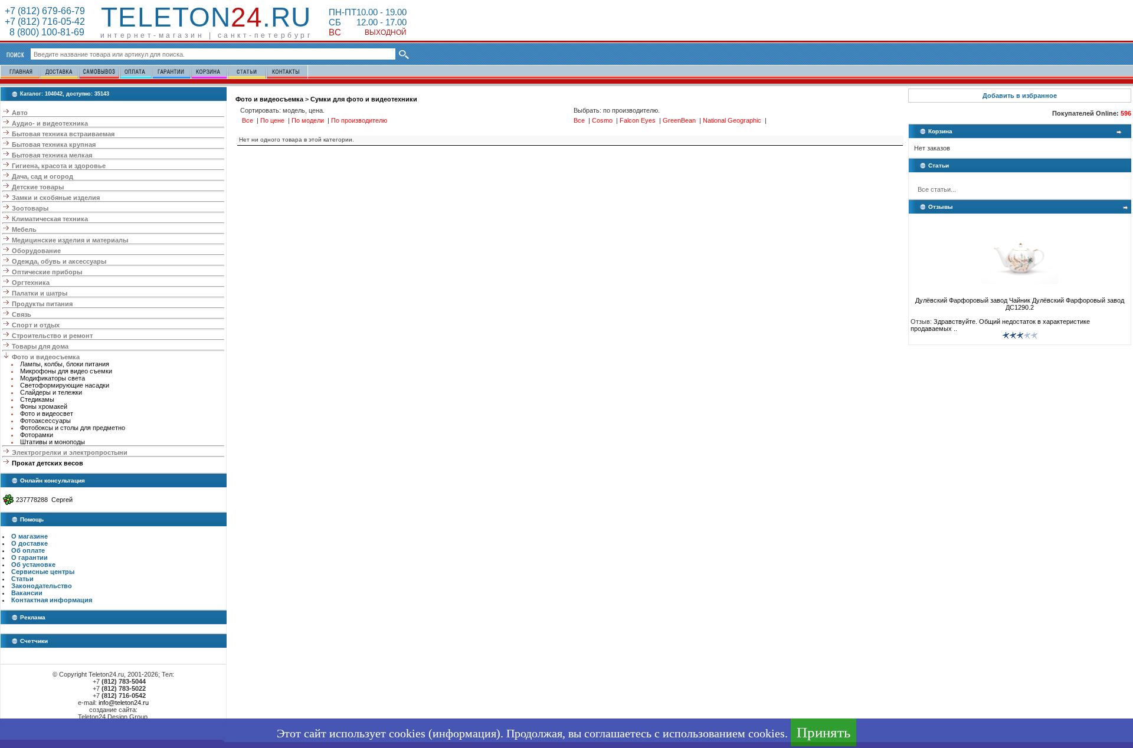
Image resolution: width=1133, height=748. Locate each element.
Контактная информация (51, 599)
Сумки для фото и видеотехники (363, 99)
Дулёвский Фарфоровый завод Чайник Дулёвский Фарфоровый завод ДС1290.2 (1019, 304)
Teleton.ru (206, 17)
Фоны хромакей (43, 406)
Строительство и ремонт (52, 335)
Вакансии (26, 592)
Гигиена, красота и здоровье (59, 165)
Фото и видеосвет (46, 413)
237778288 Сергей (44, 499)
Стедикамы (37, 399)
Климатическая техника (50, 218)
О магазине (29, 536)
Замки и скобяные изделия (56, 197)
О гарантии (29, 557)
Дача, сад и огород (42, 176)
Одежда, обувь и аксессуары (59, 261)
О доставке (29, 543)
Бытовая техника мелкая (52, 155)
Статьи (22, 578)
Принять (823, 732)
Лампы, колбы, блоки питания (64, 364)
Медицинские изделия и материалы (70, 240)
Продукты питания (42, 303)
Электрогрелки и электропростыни (69, 452)
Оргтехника (31, 282)
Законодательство (41, 585)
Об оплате (28, 550)
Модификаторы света (52, 378)
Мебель (24, 229)
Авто (20, 112)
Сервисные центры (42, 571)
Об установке (33, 564)
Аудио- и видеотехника (50, 123)
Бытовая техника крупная (54, 144)
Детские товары (38, 187)
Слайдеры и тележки (51, 392)
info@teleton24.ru (124, 702)
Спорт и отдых (36, 325)
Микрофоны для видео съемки (66, 371)
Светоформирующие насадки (64, 385)
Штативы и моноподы (52, 441)
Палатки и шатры (39, 293)
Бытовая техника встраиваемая (63, 133)
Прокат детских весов (47, 463)
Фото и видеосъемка (46, 356)
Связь (21, 314)
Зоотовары (30, 208)
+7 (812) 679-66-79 (45, 11)
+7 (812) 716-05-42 (45, 22)
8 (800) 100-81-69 (44, 32)
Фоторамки (36, 434)
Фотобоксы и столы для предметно (72, 427)
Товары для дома (40, 346)
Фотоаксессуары (45, 420)
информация (464, 733)
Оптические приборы (47, 271)
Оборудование (36, 250)
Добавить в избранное (1020, 95)
